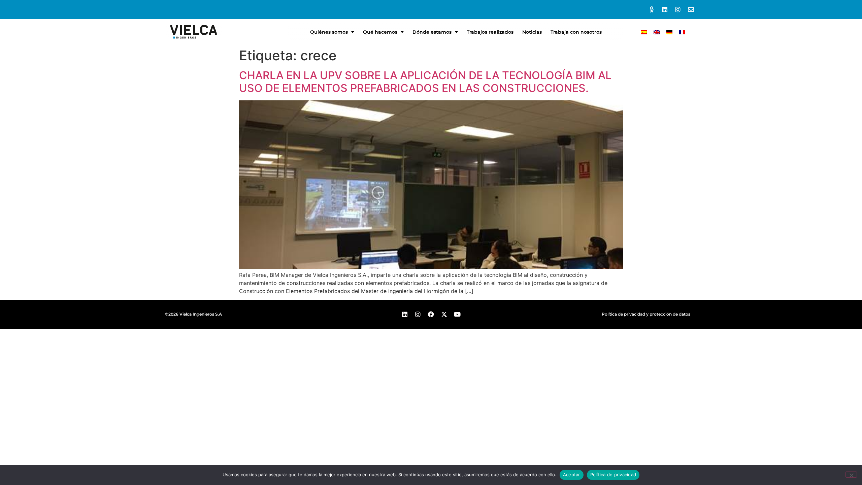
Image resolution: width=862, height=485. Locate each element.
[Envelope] (691, 9)
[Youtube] (457, 314)
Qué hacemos (380, 32)
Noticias (532, 32)
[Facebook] (431, 314)
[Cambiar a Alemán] (669, 31)
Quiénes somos (329, 32)
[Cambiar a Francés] (682, 31)
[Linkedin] (665, 9)
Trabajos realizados (490, 32)
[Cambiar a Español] (643, 31)
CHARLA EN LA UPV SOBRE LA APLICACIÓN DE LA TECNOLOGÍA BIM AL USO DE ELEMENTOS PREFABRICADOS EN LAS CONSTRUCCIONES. (425, 82)
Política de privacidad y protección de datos (646, 314)
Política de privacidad (613, 474)
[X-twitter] (444, 314)
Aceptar (571, 474)
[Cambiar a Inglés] (656, 31)
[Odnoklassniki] (652, 9)
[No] (851, 475)
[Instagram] (678, 9)
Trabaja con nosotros (576, 32)
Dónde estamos (432, 32)
